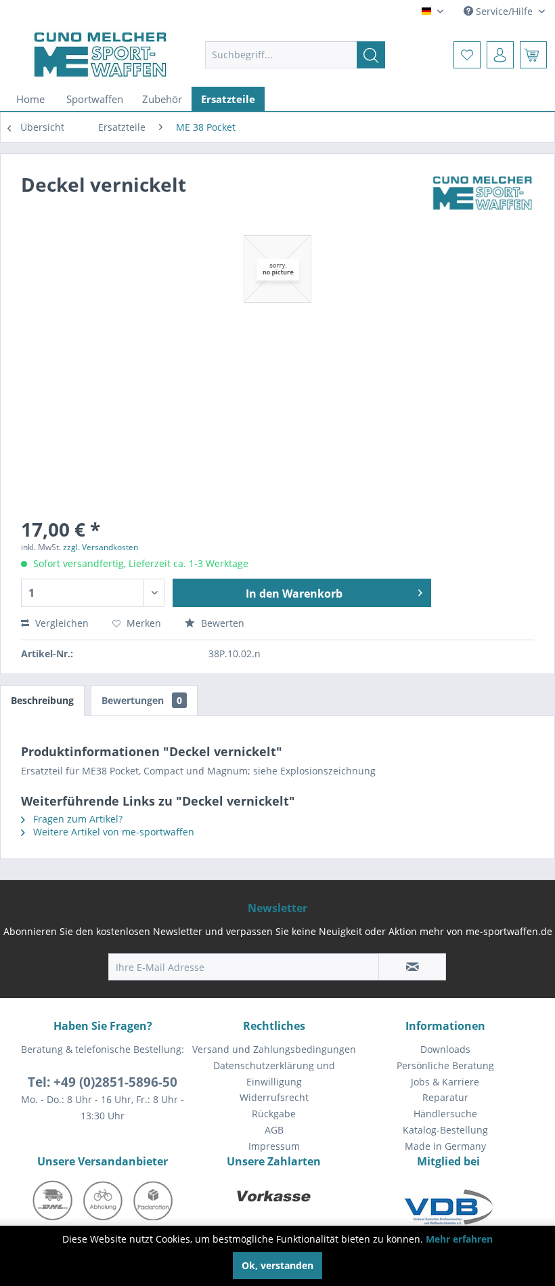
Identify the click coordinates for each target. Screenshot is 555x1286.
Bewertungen (142, 700)
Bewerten (221, 623)
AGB (274, 1129)
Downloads (445, 1049)
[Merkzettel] (467, 54)
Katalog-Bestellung (445, 1129)
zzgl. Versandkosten (100, 547)
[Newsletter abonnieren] (412, 966)
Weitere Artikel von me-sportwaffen (112, 831)
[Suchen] (371, 54)
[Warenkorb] (533, 54)
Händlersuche (445, 1113)
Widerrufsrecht (274, 1097)
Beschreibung (42, 700)
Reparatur (445, 1097)
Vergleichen (60, 623)
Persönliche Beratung (445, 1065)
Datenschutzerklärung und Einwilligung (274, 1073)
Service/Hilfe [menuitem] (504, 11)
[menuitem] (295, 54)
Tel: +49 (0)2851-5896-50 (102, 1082)
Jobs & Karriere (445, 1081)
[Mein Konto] (500, 54)
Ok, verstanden (277, 1265)
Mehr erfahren (459, 1238)
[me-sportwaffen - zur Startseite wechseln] (100, 54)
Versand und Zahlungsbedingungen (274, 1049)
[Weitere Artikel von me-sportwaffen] (482, 198)
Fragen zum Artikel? (76, 818)
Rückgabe (274, 1113)
